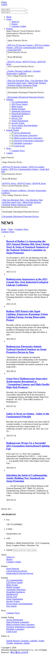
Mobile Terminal (13, 587)
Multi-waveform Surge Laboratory (20, 624)
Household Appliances (15, 592)
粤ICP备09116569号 (19, 652)
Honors (9, 559)
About (9, 19)
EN (5, 4)
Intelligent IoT (12, 594)
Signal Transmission (14, 599)
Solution (9, 99)
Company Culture (13, 562)
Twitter (41, 641)
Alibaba (26, 643)
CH (2, 4)
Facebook (24, 641)
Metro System (12, 585)
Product (9, 29)
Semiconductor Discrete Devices (19, 573)
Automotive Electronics (16, 589)
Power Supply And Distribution (19, 604)
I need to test (11, 631)
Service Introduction (14, 620)
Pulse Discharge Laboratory (17, 622)
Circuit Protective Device (16, 571)
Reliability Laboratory (15, 629)
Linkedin (33, 641)
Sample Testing (12, 130)
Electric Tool (11, 597)
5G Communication (14, 580)
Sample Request (13, 641)
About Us (10, 557)
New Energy (11, 606)
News (8, 148)
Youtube (10, 643)
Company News (21, 229)
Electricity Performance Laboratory (20, 627)
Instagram (18, 643)
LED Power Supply (14, 582)
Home (8, 17)
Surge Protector (12, 568)
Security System (13, 601)
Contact (9, 153)
